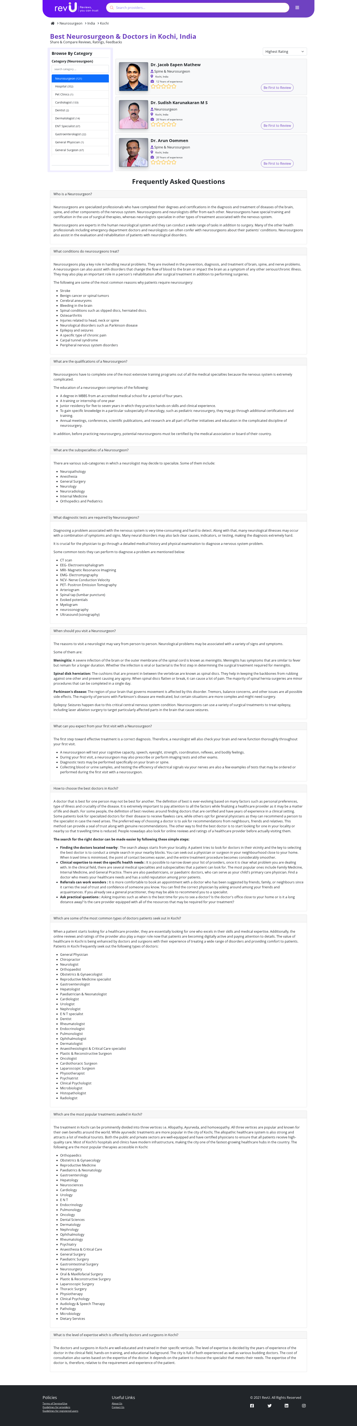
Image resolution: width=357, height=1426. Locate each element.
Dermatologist (67, 118)
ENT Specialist (67, 126)
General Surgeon (69, 150)
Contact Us (118, 1407)
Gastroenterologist (70, 134)
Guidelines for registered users (60, 1411)
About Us (117, 1403)
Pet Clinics (64, 94)
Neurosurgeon (68, 78)
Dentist (62, 110)
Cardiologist (67, 102)
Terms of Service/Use (55, 1403)
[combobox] (197, 8)
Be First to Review (277, 87)
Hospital (64, 86)
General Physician (69, 142)
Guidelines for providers (56, 1407)
